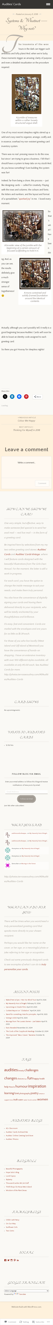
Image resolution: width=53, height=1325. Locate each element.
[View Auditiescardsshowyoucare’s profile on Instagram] (11, 1260)
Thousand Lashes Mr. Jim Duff (17, 1183)
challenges (31, 1070)
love (16, 1093)
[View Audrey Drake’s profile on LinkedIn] (18, 1260)
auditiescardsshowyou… (19, 833)
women (42, 1099)
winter (34, 1100)
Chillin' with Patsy (12, 1220)
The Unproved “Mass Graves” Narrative (20, 1035)
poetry (34, 1093)
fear (25, 1079)
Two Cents (10, 1231)
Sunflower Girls (12, 1227)
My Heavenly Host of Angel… (38, 833)
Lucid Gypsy (11, 1176)
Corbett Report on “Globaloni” (18, 1011)
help (6, 1087)
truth (15, 1099)
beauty (21, 1070)
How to (12, 1087)
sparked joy (24, 199)
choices (20, 1079)
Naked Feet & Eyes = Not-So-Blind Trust (21, 1000)
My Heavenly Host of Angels (16, 1003)
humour (21, 1086)
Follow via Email (26, 799)
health (42, 1079)
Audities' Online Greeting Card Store (19, 1136)
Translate (22, 1294)
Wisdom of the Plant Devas (16, 1190)
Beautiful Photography (14, 1169)
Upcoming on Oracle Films (16, 1007)
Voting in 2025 (11, 1018)
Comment (42, 483)
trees (11, 1100)
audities (11, 1070)
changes (10, 1078)
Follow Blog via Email (26, 774)
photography (24, 1093)
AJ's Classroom (12, 1128)
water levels (28, 1100)
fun (30, 1078)
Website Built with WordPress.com (26, 1307)
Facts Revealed (11, 1028)
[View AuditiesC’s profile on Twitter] (8, 1260)
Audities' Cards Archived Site (17, 1132)
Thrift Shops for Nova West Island (19, 1187)
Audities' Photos (12, 1139)
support (6, 1100)
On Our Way (11, 1224)
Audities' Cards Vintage (28, 554)
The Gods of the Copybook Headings (20, 1031)
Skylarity (9, 1180)
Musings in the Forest (28, 863)
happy (36, 1078)
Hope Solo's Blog (12, 1172)
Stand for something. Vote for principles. (21, 1014)
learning (9, 1093)
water (20, 1100)
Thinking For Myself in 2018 (26, 428)
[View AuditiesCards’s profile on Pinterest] (15, 1260)
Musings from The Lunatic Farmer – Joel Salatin (23, 1021)
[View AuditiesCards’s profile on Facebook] (5, 1260)
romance (42, 1094)
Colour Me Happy (27, 419)
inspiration (37, 1086)
